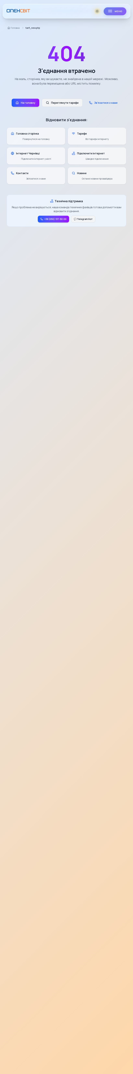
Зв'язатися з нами (105, 103)
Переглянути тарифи (65, 103)
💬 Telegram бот (83, 219)
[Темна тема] (97, 11)
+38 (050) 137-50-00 (55, 219)
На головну (28, 103)
